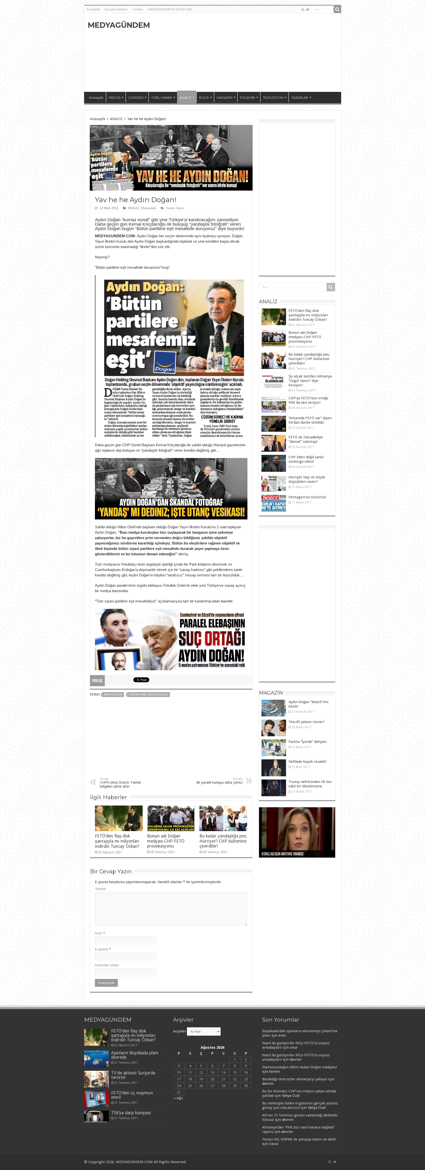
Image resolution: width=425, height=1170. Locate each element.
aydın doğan (113, 694)
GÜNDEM (135, 97)
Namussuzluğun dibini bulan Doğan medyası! (299, 1067)
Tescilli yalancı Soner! (306, 722)
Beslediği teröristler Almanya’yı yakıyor (294, 1079)
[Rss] (303, 10)
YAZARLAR (299, 97)
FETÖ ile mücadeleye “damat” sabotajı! (305, 439)
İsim (100, 933)
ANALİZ (185, 97)
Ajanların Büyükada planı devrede (134, 1055)
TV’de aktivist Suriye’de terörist (133, 1075)
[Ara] (337, 9)
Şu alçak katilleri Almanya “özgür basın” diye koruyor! (310, 380)
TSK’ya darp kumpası (131, 1112)
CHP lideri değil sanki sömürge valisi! (306, 459)
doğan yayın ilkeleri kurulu (148, 694)
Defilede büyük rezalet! (307, 761)
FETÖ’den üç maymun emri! (132, 1095)
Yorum (100, 889)
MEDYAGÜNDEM (119, 25)
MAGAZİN (224, 97)
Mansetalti (148, 208)
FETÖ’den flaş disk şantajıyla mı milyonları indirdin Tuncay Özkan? (117, 841)
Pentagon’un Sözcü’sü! (307, 497)
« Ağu (178, 1098)
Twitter (138, 9)
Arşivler (179, 1031)
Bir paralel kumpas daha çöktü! (219, 780)
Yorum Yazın (175, 208)
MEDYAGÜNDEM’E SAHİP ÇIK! (170, 9)
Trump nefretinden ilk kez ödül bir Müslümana (310, 784)
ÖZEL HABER (161, 97)
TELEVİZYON (273, 97)
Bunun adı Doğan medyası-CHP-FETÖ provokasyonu (165, 841)
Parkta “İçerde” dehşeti (307, 741)
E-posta (103, 949)
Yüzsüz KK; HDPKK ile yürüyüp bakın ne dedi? (299, 1139)
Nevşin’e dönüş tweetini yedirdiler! (287, 854)
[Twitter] (308, 10)
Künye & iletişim (116, 9)
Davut (274, 1144)
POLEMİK (247, 97)
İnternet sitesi (107, 965)
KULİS (204, 97)
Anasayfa (93, 9)
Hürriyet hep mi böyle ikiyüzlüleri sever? (306, 479)
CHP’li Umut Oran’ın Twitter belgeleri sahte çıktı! (120, 782)
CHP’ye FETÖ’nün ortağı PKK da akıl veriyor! (308, 400)
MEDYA (115, 97)
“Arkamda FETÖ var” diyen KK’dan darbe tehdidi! (310, 420)
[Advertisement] (247, 52)
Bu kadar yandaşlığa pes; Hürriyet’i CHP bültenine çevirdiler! (223, 841)
